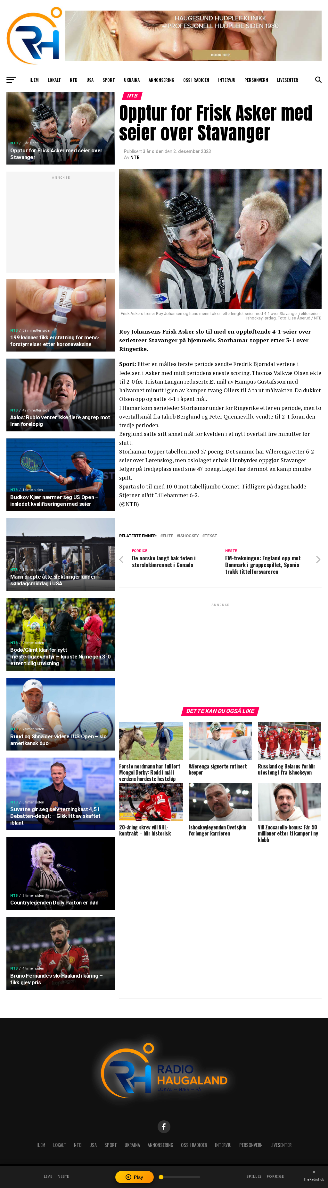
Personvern (256, 79)
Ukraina (132, 79)
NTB (74, 79)
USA (90, 79)
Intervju (226, 79)
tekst (211, 536)
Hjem (34, 79)
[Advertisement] (60, 225)
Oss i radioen (196, 79)
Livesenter (287, 79)
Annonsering (161, 79)
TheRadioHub (314, 1179)
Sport (108, 79)
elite (168, 536)
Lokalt (54, 79)
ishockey (189, 536)
